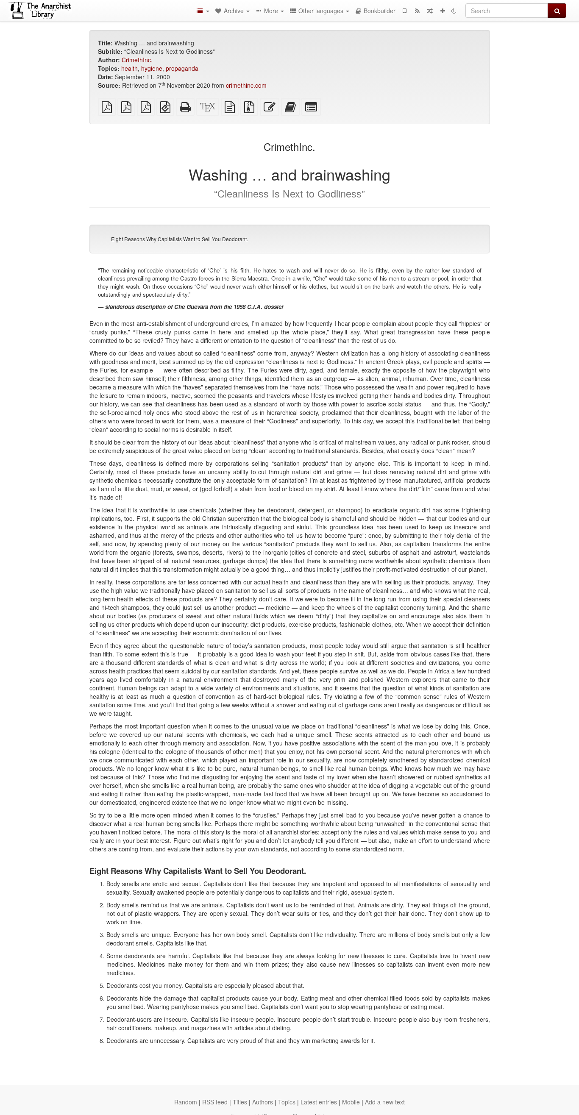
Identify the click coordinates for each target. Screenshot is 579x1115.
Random (185, 1102)
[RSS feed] (417, 10)
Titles (240, 1102)
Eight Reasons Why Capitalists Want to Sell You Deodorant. (179, 238)
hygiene (151, 68)
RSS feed (215, 1102)
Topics (286, 1102)
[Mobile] (404, 10)
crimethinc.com (246, 85)
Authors (262, 1102)
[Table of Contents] (202, 10)
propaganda (182, 68)
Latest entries (319, 1102)
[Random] (429, 10)
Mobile (351, 1102)
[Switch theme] (454, 10)
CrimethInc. (137, 60)
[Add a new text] (442, 10)
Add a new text (385, 1102)
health (129, 68)
